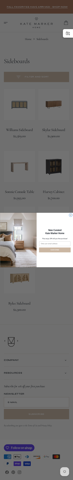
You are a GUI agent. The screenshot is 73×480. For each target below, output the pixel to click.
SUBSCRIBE (54, 250)
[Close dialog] (70, 215)
